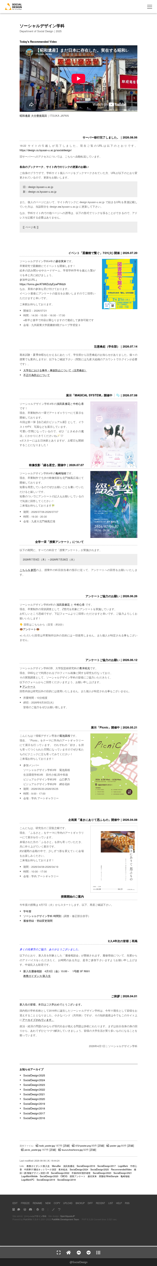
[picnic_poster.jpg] (113, 799)
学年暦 (27, 911)
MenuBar (56, 1166)
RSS (127, 1203)
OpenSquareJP (67, 1216)
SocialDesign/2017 (34, 1113)
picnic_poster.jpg (33, 1149)
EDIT (15, 1203)
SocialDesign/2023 (34, 1085)
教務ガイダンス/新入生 (37, 976)
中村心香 (78, 404)
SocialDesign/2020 (34, 1099)
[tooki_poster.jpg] (113, 892)
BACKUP (80, 1203)
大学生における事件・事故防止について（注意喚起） (55, 370)
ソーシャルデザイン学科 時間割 (42, 916)
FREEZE (25, 1203)
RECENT (100, 1203)
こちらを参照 (28, 570)
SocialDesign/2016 (34, 1118)
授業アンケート (77, 1176)
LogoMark (123, 1166)
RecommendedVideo (121, 1169)
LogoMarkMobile (29, 1176)
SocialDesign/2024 (34, 1080)
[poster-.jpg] (113, 467)
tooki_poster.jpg (47, 1145)
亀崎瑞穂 (61, 473)
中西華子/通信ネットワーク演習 (40, 1169)
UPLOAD (67, 1203)
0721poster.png (83, 1145)
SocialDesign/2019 (34, 1104)
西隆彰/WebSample (108, 1176)
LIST (110, 1203)
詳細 (66, 1145)
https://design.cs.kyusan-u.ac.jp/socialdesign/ (46, 150)
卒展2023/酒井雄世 (81, 1173)
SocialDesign (79, 1262)
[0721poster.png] (119, 308)
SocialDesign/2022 (34, 1089)
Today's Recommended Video (38, 41)
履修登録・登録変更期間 (38, 921)
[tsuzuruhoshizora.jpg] (113, 537)
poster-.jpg (115, 1145)
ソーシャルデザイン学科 (35, 1216)
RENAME (37, 1203)
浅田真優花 (63, 404)
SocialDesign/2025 (34, 1075)
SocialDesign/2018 (34, 1108)
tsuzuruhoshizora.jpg (72, 1149)
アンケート (29, 629)
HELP (119, 1203)
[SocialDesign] (13, 8)
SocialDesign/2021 (34, 1094)
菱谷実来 (61, 261)
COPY (57, 1203)
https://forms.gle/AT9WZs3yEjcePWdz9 (43, 284)
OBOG (64, 1176)
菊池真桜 (64, 736)
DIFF (90, 1203)
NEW (48, 1203)
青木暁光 (84, 668)
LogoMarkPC (27, 1179)
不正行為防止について (36, 375)
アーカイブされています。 (38, 1020)
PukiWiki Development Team (65, 1219)
